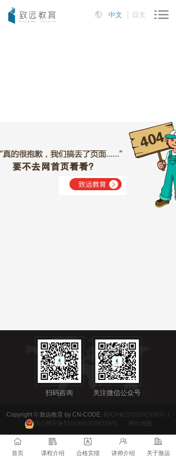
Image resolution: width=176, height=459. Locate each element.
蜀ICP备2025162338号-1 (136, 414)
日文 (139, 15)
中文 (115, 15)
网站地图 (140, 423)
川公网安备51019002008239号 (75, 423)
